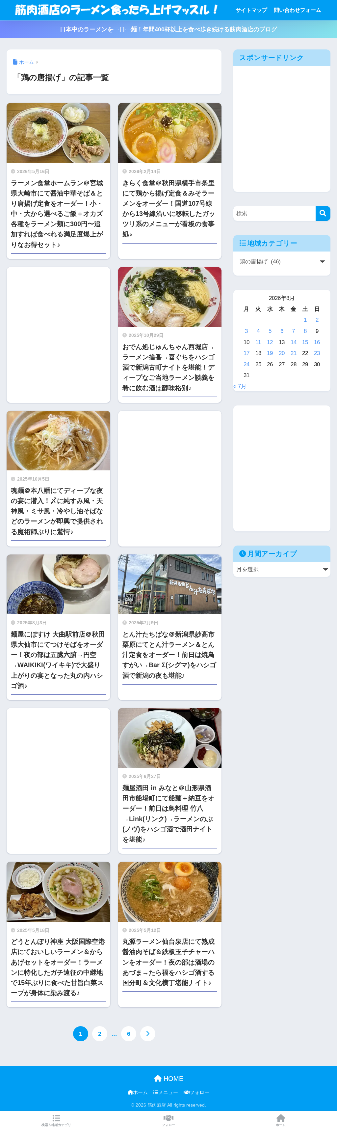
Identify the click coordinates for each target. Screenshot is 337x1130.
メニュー (168, 1092)
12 (270, 342)
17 (246, 353)
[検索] (323, 213)
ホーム (140, 1092)
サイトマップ (251, 10)
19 (270, 353)
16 (317, 342)
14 (294, 342)
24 (246, 364)
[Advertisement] (58, 335)
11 (258, 342)
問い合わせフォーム (297, 10)
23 (317, 353)
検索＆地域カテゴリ (56, 1125)
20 (282, 353)
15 (305, 342)
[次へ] (147, 1033)
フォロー (199, 1092)
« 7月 (239, 386)
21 (294, 353)
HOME (172, 1078)
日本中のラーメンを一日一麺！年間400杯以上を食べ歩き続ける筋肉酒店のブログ (168, 29)
